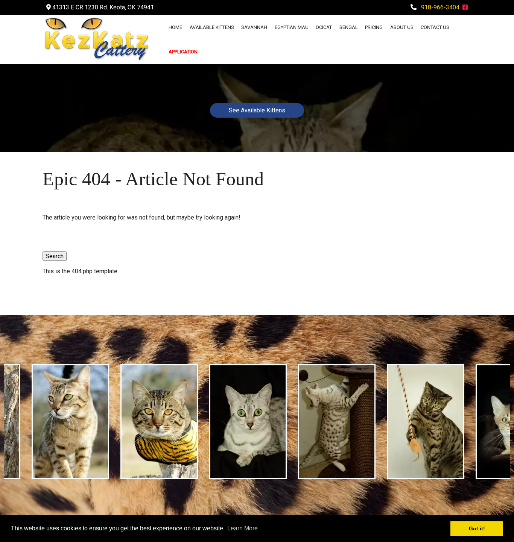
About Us (402, 27)
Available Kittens (212, 27)
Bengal (348, 27)
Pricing (374, 27)
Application (183, 52)
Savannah (254, 27)
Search (55, 256)
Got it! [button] (477, 528)
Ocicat (324, 27)
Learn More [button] (242, 528)
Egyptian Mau (292, 27)
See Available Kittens (257, 110)
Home (175, 27)
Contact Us (435, 27)
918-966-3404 (440, 7)
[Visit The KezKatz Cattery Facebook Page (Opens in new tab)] (465, 7)
